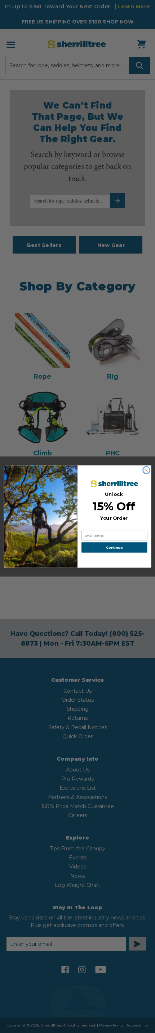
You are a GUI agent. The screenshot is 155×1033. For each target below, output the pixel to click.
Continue (114, 547)
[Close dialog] (146, 470)
